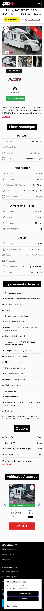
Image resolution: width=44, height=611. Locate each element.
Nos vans (6, 559)
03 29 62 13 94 (34, 20)
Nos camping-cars (10, 549)
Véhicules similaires (15, 98)
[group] (22, 40)
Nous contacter (11, 20)
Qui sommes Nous (10, 571)
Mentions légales (9, 576)
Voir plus (6, 117)
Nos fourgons (8, 554)
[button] (40, 61)
